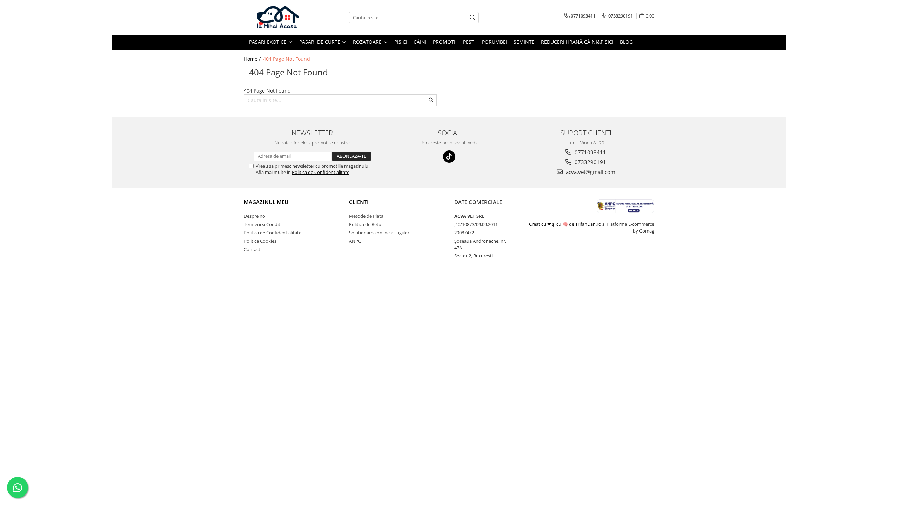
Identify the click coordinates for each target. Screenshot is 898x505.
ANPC (355, 241)
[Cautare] (472, 17)
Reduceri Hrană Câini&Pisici (577, 42)
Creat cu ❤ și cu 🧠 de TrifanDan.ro (565, 224)
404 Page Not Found (286, 58)
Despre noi (255, 216)
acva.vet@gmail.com (589, 171)
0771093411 (589, 152)
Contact (252, 249)
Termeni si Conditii (263, 224)
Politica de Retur (366, 224)
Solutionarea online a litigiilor (379, 232)
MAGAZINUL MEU (266, 202)
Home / (253, 58)
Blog (626, 42)
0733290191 (589, 162)
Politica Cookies (260, 241)
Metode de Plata (366, 216)
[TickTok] (449, 156)
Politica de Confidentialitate (320, 172)
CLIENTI (359, 202)
